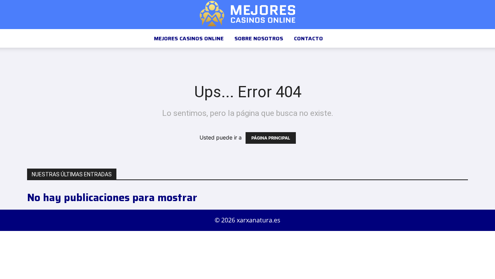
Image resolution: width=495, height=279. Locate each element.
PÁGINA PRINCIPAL (270, 138)
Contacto (308, 38)
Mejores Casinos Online (189, 38)
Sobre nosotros (258, 38)
